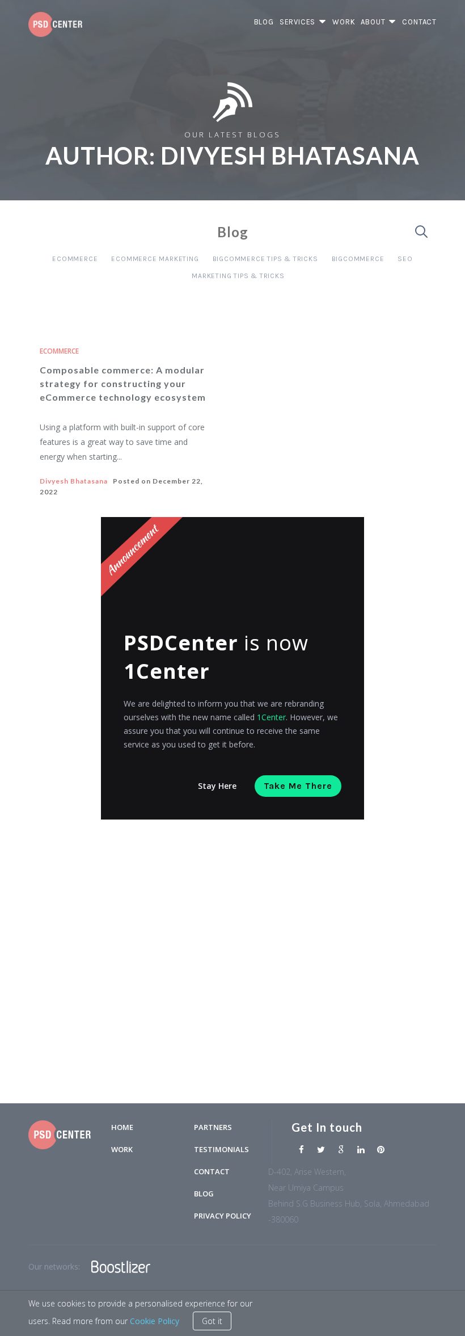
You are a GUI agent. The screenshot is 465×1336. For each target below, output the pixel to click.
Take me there (298, 785)
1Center (271, 717)
